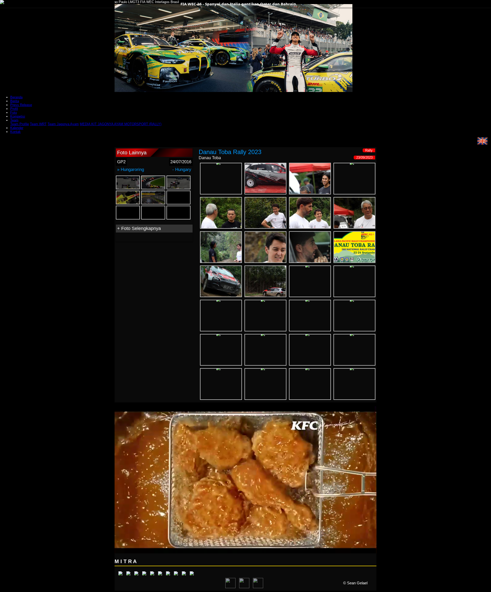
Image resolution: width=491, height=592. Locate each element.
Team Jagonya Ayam (63, 124)
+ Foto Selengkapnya (139, 228)
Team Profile (19, 124)
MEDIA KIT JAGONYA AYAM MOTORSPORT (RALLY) (120, 124)
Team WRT (38, 124)
